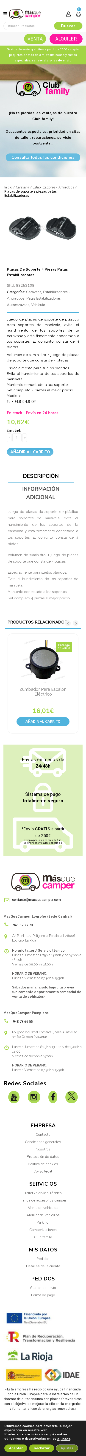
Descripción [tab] (41, 476)
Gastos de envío (43, 1287)
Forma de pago (43, 1295)
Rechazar (42, 1448)
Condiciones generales (43, 1141)
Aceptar (16, 1448)
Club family (43, 1237)
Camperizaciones (43, 1229)
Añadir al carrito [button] (43, 721)
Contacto (43, 1134)
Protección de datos (43, 1156)
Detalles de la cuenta (43, 1266)
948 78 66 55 (22, 1021)
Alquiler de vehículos (43, 1215)
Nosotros (43, 1149)
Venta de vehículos (43, 1207)
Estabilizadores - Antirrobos (53, 187)
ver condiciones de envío (51, 60)
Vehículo (38, 304)
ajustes (63, 1439)
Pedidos (43, 1258)
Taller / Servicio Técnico (43, 1193)
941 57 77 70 (22, 925)
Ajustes (67, 1448)
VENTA (35, 39)
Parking (43, 1222)
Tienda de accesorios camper (43, 1200)
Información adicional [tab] (40, 493)
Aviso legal (43, 1171)
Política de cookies (43, 1164)
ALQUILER (66, 39)
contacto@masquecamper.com (36, 899)
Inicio (8, 187)
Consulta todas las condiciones (43, 157)
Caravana (22, 187)
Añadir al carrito (30, 452)
